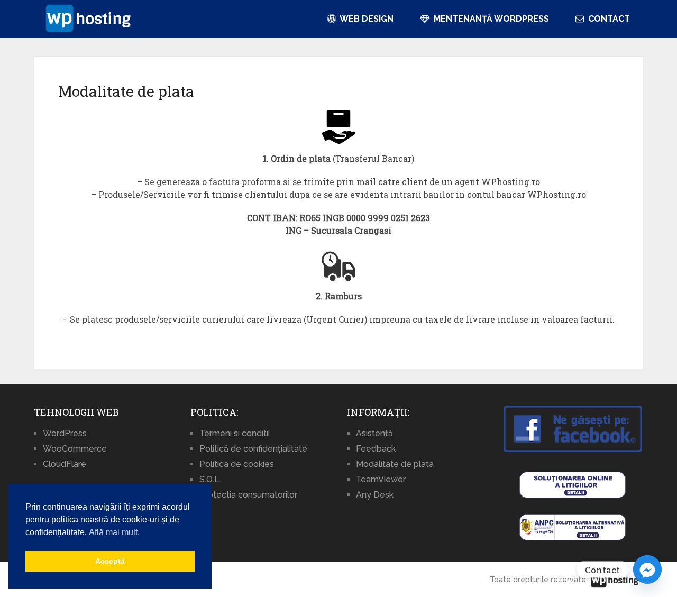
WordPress (65, 433)
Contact (608, 19)
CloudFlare (64, 464)
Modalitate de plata (395, 464)
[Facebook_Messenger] (647, 569)
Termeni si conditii (234, 433)
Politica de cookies (236, 464)
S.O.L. (210, 479)
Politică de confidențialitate (253, 449)
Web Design (366, 19)
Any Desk (375, 495)
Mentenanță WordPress (490, 19)
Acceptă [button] (110, 561)
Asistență (374, 433)
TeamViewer (381, 479)
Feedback (376, 449)
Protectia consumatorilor (248, 495)
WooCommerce (75, 449)
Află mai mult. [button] (114, 532)
